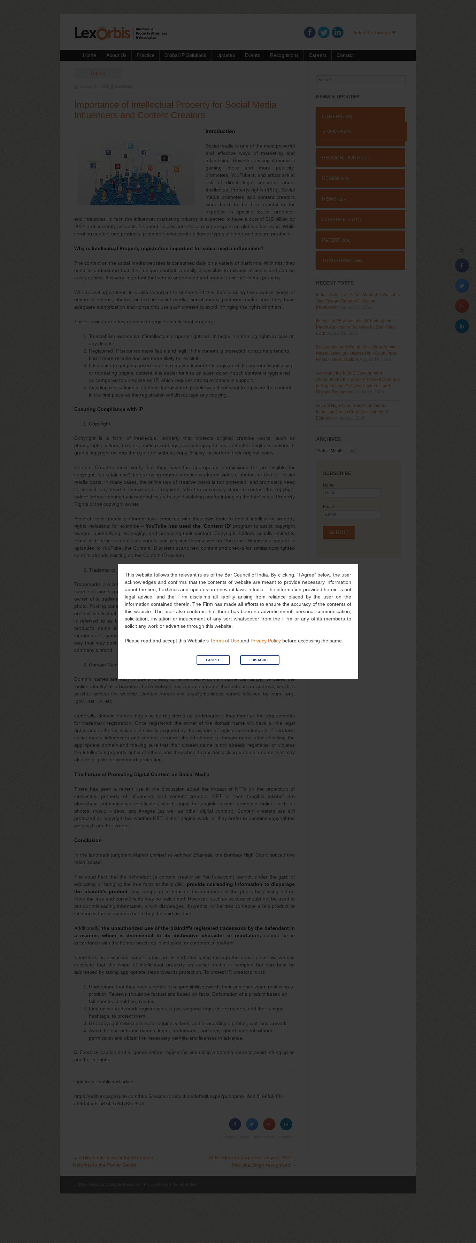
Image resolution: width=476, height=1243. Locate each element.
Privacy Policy (266, 640)
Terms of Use (224, 640)
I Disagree (259, 660)
